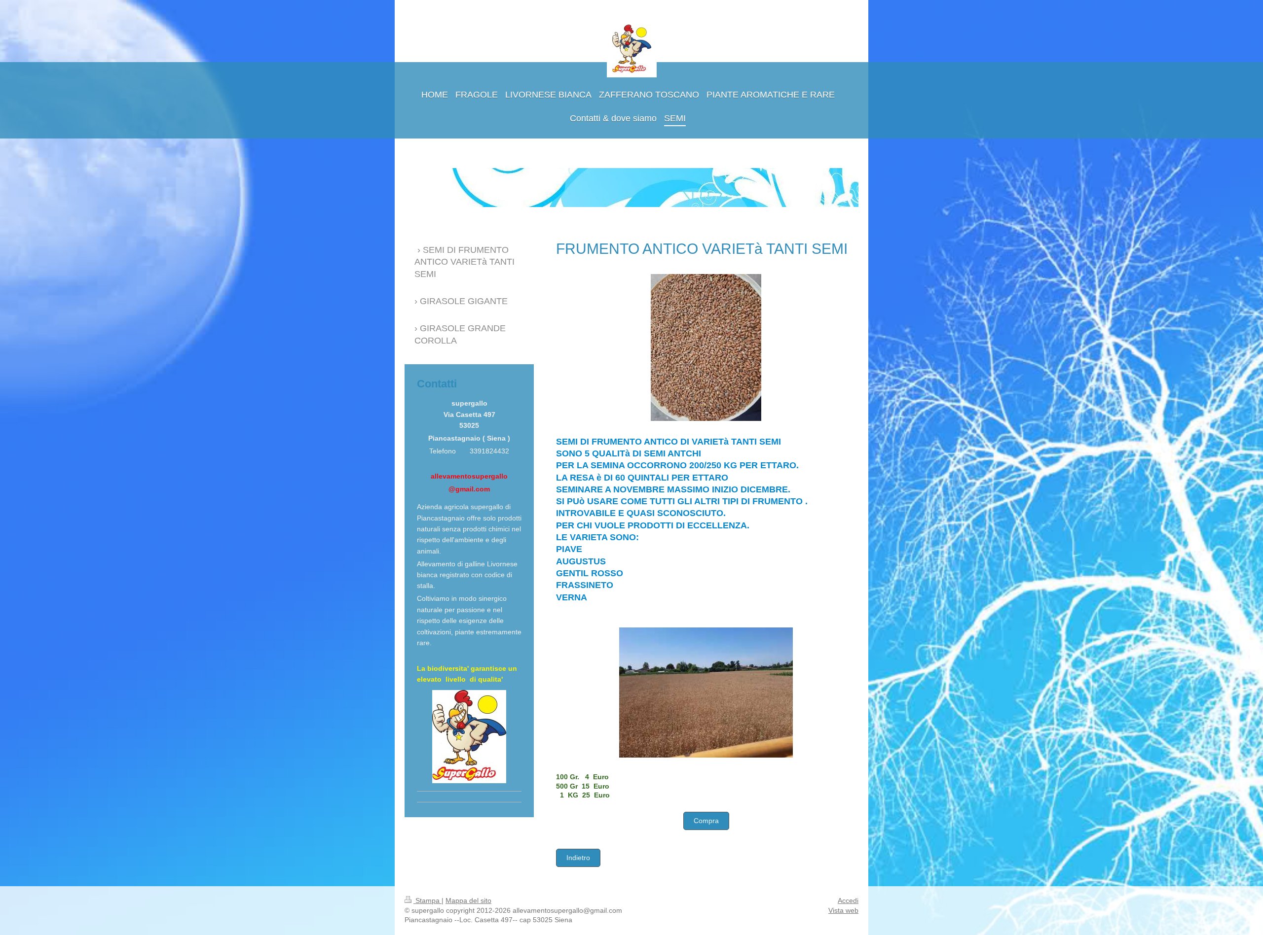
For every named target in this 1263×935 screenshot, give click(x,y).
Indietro (578, 858)
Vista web (843, 910)
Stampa (427, 900)
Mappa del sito (468, 900)
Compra (706, 821)
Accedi (848, 900)
